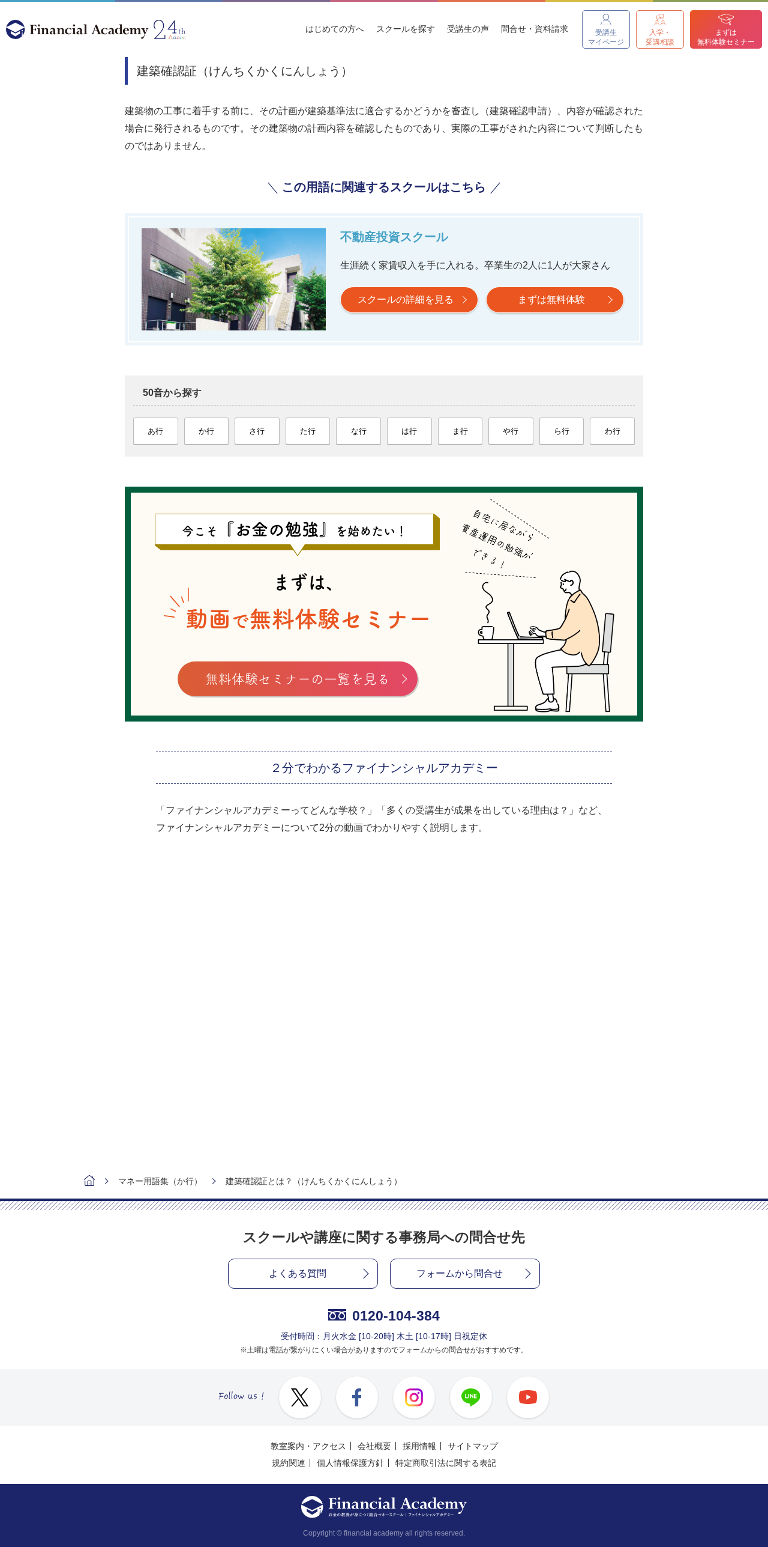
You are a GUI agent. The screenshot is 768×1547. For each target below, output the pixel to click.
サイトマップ (473, 1446)
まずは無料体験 (551, 299)
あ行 (155, 431)
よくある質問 (297, 1273)
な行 (359, 431)
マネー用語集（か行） (160, 1181)
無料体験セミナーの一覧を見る (297, 678)
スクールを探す (405, 29)
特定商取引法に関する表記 (445, 1463)
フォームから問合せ (459, 1273)
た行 (308, 431)
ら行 (561, 431)
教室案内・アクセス (308, 1446)
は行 (409, 431)
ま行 (460, 431)
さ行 (257, 431)
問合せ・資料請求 (534, 29)
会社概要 (374, 1446)
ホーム (89, 1182)
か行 (206, 431)
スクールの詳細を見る (406, 299)
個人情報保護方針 (350, 1463)
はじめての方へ (334, 29)
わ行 (612, 431)
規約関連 (288, 1463)
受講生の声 (468, 29)
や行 (510, 431)
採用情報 (419, 1446)
